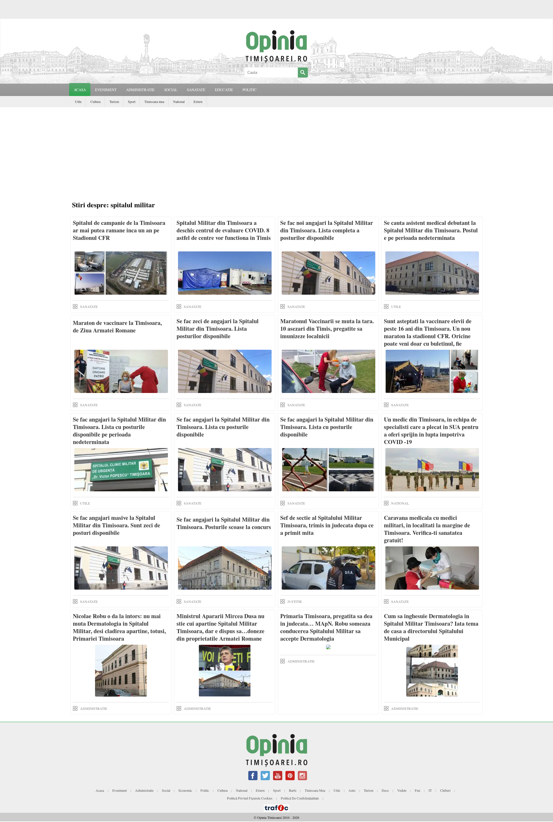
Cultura (95, 101)
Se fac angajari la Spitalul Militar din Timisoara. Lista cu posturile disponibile (223, 427)
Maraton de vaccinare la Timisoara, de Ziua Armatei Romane (117, 326)
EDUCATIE (224, 89)
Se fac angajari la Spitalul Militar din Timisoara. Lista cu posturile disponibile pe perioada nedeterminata (119, 430)
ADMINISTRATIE (140, 89)
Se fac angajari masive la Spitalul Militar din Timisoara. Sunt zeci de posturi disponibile (116, 525)
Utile (78, 101)
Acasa (80, 89)
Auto (352, 790)
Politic (204, 790)
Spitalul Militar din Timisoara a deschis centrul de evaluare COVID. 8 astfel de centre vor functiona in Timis (224, 230)
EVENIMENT (106, 89)
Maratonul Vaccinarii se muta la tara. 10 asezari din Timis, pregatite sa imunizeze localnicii (327, 328)
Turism (114, 101)
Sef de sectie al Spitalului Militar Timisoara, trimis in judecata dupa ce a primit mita (327, 525)
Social (166, 790)
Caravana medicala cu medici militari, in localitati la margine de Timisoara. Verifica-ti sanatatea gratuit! (427, 528)
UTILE (396, 306)
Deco (385, 790)
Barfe (292, 790)
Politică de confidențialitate (300, 798)
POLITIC (250, 89)
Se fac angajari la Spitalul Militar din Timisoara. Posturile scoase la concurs (224, 523)
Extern (198, 101)
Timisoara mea (154, 101)
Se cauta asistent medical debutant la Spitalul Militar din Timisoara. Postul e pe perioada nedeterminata (431, 230)
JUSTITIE (294, 601)
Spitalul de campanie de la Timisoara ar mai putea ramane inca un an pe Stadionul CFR (119, 230)
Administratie (144, 790)
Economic (185, 790)
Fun (417, 790)
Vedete (401, 790)
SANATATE (196, 89)
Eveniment (119, 790)
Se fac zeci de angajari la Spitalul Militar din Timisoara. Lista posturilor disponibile (218, 328)
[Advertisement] (276, 150)
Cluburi (445, 790)
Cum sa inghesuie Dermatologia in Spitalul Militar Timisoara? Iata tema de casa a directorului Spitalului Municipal (431, 627)
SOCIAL (170, 89)
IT (430, 790)
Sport (131, 101)
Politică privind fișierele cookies (249, 798)
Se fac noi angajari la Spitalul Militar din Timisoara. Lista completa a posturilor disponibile (326, 230)
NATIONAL (400, 503)
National (179, 101)
